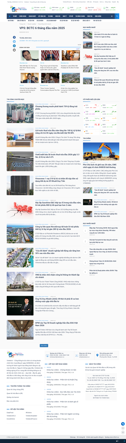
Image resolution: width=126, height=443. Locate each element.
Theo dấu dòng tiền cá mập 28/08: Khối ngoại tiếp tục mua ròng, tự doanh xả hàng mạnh (103, 251)
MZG (104, 124)
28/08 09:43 (96, 42)
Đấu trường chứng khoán (79, 2)
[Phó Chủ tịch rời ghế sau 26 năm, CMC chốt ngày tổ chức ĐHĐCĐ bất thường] (101, 151)
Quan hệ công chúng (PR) (15, 389)
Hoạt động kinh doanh (100, 188)
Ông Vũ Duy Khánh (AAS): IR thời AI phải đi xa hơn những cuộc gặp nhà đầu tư (106, 204)
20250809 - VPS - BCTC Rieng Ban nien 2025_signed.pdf (34, 40)
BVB (104, 111)
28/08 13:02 (96, 66)
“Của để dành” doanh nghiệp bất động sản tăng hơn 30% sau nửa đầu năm (106, 70)
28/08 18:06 (53, 128)
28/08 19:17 (92, 256)
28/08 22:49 (92, 244)
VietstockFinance (67, 2)
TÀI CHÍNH (50, 16)
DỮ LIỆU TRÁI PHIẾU (75, 20)
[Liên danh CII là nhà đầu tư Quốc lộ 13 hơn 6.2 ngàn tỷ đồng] (87, 35)
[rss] (117, 2)
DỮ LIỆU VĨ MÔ (31, 20)
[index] (32, 7)
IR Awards (95, 2)
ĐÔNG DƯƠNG (98, 16)
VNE (104, 118)
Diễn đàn (89, 2)
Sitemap (72, 437)
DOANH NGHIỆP (32, 16)
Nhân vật (85, 162)
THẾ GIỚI (71, 16)
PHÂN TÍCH (89, 16)
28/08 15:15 (96, 54)
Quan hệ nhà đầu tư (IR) (15, 393)
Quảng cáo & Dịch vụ (112, 437)
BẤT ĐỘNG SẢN (42, 16)
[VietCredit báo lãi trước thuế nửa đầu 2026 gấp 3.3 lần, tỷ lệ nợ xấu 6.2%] (20, 161)
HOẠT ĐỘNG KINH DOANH (41, 104)
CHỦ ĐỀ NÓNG (11, 20)
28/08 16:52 (92, 234)
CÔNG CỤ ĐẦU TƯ (86, 20)
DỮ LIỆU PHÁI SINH (64, 20)
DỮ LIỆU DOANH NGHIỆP (52, 20)
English (114, 2)
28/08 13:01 (92, 275)
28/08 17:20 (53, 152)
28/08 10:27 (53, 320)
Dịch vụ (102, 2)
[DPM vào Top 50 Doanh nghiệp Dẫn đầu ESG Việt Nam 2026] (20, 329)
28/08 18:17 (92, 265)
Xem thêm (44, 345)
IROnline (29, 412)
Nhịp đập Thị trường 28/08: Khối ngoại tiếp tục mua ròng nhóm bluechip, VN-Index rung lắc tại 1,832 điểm (103, 230)
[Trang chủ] (15, 354)
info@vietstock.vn (84, 357)
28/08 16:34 (53, 176)
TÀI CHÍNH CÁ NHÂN (80, 16)
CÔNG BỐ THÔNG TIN (21, 20)
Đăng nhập (108, 2)
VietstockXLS (11, 416)
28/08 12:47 (53, 272)
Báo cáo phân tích (13, 401)
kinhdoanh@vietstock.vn (57, 357)
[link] (112, 16)
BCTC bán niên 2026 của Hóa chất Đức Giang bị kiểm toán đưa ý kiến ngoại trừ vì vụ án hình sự (105, 46)
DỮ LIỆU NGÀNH (40, 20)
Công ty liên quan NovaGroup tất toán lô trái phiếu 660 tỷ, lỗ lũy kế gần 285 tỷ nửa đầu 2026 (106, 82)
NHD (104, 131)
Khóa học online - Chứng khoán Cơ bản (61, 370)
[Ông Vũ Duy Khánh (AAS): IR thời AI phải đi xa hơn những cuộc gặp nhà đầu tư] (20, 305)
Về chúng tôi (81, 437)
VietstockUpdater (31, 416)
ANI (87, 131)
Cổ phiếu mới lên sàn (91, 99)
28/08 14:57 (96, 77)
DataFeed (10, 412)
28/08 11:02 (53, 296)
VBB (87, 118)
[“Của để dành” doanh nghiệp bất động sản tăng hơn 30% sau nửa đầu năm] (87, 68)
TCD (87, 111)
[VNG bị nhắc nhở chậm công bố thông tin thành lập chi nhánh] (20, 281)
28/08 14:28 (96, 32)
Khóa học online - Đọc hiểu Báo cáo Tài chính (64, 392)
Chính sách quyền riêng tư (95, 437)
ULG (87, 105)
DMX (104, 105)
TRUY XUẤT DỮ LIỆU (97, 20)
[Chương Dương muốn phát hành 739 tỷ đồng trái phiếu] (20, 113)
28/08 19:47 (53, 104)
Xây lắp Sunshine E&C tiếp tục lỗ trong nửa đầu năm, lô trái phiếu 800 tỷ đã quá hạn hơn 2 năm (106, 58)
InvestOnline (11, 419)
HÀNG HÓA (57, 16)
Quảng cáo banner (13, 397)
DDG (87, 124)
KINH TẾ (65, 16)
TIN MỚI (15, 16)
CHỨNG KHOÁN (22, 16)
